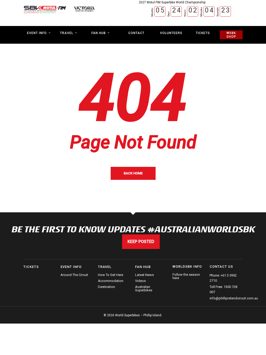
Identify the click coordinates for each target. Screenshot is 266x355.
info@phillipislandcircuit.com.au (234, 298)
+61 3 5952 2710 (223, 277)
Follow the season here (186, 276)
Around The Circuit (74, 275)
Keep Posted (141, 241)
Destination (106, 287)
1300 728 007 (223, 289)
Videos (140, 281)
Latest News (144, 275)
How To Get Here (110, 275)
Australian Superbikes (143, 288)
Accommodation (110, 281)
